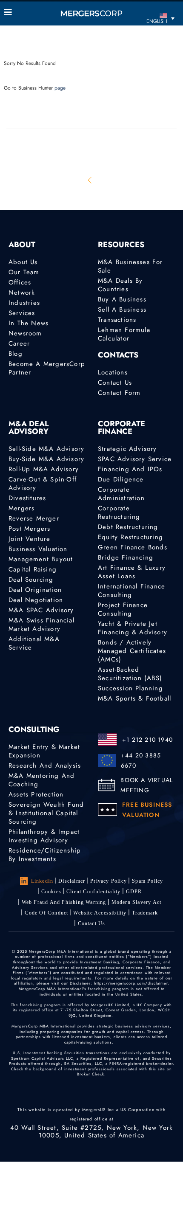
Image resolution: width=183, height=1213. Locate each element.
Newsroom (25, 333)
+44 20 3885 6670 (141, 760)
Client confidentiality (93, 892)
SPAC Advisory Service (135, 459)
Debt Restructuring (128, 527)
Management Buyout (41, 559)
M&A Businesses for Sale (130, 266)
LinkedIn (42, 881)
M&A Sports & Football (134, 698)
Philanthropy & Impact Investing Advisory (44, 835)
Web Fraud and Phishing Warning (64, 902)
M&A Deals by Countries (120, 284)
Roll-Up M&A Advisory (44, 469)
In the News (29, 323)
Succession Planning (130, 688)
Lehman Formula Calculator (124, 334)
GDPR (134, 892)
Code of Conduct (46, 913)
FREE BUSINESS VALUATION (147, 809)
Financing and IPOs (130, 469)
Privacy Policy (108, 881)
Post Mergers (29, 528)
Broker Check (90, 1074)
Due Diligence (121, 479)
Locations (113, 372)
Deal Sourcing (31, 579)
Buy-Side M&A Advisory (46, 459)
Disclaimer (71, 881)
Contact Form (119, 392)
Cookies (51, 892)
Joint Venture (30, 539)
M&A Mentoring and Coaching (41, 779)
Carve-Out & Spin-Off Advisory (43, 483)
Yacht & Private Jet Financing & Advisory (132, 627)
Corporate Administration (121, 493)
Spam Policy (147, 881)
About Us (23, 262)
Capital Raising (33, 569)
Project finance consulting (123, 609)
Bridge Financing (125, 557)
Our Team (24, 272)
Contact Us (115, 382)
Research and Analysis (45, 765)
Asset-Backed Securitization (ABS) (130, 673)
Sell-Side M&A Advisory (46, 449)
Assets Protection (36, 794)
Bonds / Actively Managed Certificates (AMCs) (132, 651)
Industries (24, 302)
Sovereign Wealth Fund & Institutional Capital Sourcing (46, 813)
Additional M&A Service (34, 643)
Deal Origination (35, 589)
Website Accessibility (99, 913)
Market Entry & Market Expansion (44, 751)
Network (22, 292)
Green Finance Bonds (132, 547)
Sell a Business (122, 309)
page (60, 88)
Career (19, 343)
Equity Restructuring (130, 537)
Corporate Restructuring (119, 512)
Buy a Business (122, 299)
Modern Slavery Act (137, 902)
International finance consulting (131, 590)
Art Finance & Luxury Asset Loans (132, 571)
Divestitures (27, 498)
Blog (16, 353)
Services (22, 313)
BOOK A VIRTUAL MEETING (146, 785)
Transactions (117, 319)
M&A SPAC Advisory (41, 610)
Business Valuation (38, 549)
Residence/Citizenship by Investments (45, 854)
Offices (20, 282)
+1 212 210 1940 (147, 739)
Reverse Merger (34, 518)
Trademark (145, 913)
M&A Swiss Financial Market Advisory (41, 624)
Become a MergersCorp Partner (47, 368)
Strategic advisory (127, 449)
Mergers (21, 508)
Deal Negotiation (36, 600)
